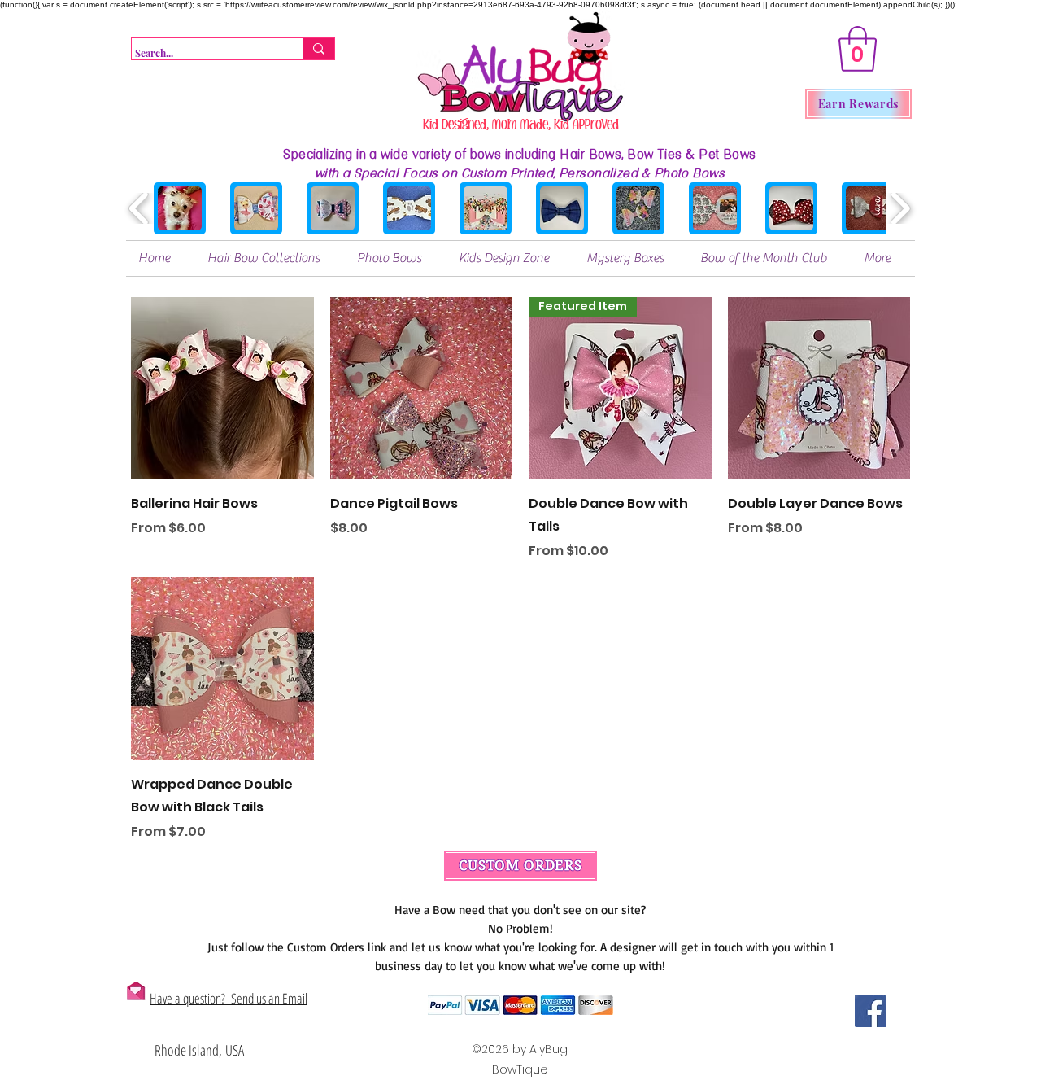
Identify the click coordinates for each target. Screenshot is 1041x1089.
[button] (857, 49)
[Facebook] (870, 1011)
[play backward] (139, 208)
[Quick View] (222, 388)
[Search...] (318, 48)
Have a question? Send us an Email (228, 998)
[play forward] (900, 208)
